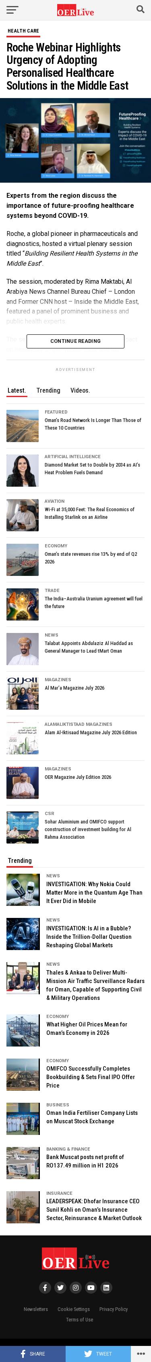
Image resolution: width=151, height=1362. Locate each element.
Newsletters (36, 1309)
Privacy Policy (113, 1309)
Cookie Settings (74, 1309)
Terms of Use (79, 1320)
